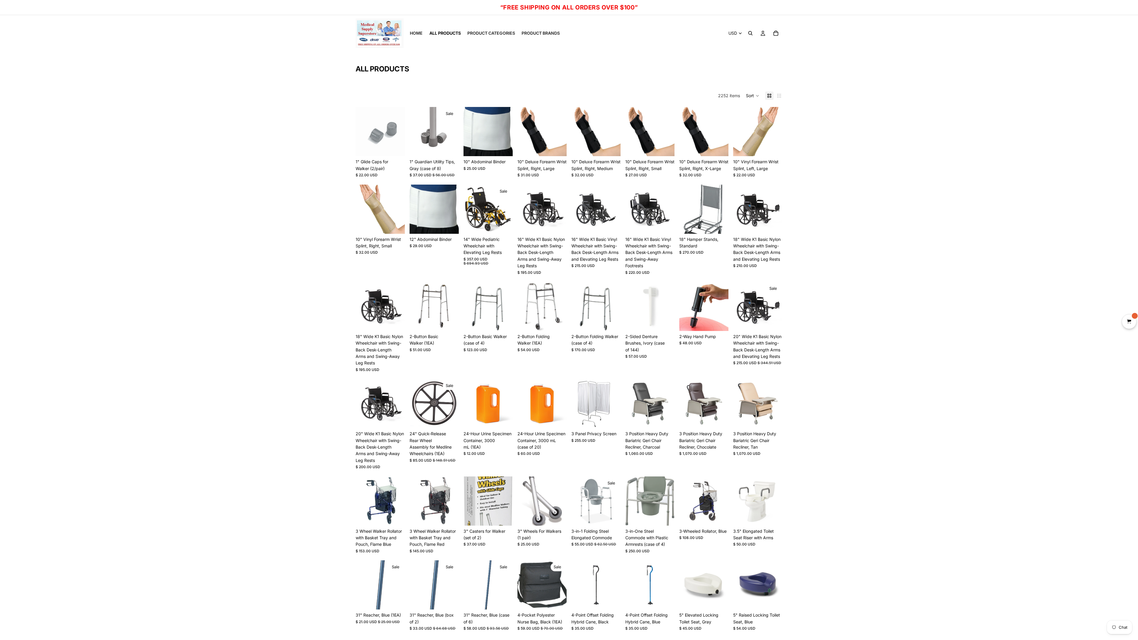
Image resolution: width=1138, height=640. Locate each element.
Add (400, 146)
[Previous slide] (577, 209)
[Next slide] (614, 209)
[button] (752, 95)
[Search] (750, 33)
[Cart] (775, 33)
